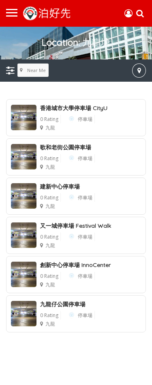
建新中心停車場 (60, 186)
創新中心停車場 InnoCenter (75, 265)
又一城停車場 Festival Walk (75, 225)
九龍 (50, 127)
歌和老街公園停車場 (65, 147)
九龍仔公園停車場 (63, 304)
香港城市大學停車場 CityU (73, 108)
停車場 (85, 119)
